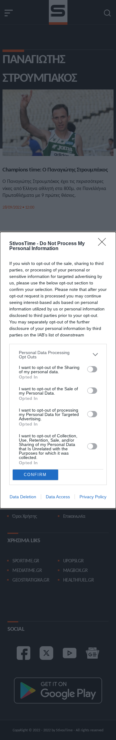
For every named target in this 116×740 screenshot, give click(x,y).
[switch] (92, 369)
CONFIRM (35, 474)
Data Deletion (23, 496)
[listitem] (58, 354)
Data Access (58, 496)
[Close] (104, 244)
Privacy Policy (92, 496)
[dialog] (58, 370)
